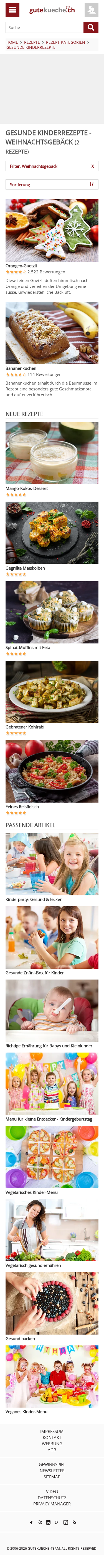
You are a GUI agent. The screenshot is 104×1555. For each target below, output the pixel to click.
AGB (52, 1449)
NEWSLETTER (52, 1470)
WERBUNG (52, 1443)
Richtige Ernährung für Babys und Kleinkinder (49, 1045)
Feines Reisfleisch (22, 806)
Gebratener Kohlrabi (25, 727)
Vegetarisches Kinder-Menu (32, 1192)
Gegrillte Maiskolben (25, 568)
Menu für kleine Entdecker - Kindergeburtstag (49, 1119)
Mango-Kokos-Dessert (27, 488)
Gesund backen (20, 1338)
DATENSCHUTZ (52, 1497)
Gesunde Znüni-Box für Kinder (35, 972)
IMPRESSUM (52, 1431)
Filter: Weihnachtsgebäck (52, 166)
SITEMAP (52, 1476)
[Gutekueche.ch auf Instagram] (48, 1522)
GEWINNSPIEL (52, 1464)
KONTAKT (52, 1437)
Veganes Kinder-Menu (26, 1411)
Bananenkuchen (21, 368)
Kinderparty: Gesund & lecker (34, 899)
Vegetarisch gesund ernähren (33, 1265)
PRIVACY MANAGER (52, 1504)
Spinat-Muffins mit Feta (28, 647)
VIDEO (52, 1491)
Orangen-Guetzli (21, 265)
